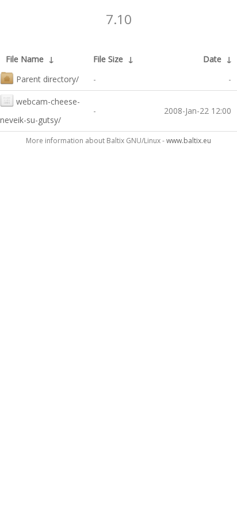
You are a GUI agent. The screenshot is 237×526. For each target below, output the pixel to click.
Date (212, 58)
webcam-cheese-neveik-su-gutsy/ (40, 110)
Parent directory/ (47, 79)
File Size (108, 58)
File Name (25, 58)
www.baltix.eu (188, 140)
